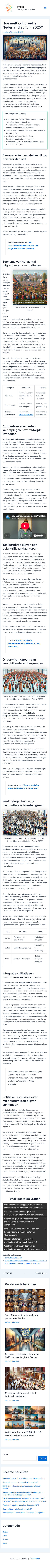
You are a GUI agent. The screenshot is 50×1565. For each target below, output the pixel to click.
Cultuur (7, 1322)
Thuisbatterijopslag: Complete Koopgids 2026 (21, 1505)
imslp (20, 6)
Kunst (5, 1536)
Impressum (35, 1559)
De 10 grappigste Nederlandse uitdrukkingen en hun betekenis (24, 643)
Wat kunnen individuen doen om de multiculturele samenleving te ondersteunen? (23, 1247)
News (5, 1543)
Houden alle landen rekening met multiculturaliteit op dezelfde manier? (20, 1240)
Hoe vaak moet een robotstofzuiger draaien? (20, 1482)
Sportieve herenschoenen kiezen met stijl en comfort (23, 1478)
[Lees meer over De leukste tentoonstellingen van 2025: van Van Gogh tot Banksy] (25, 1339)
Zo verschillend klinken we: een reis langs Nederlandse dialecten (23, 245)
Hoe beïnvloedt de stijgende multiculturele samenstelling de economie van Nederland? (23, 1206)
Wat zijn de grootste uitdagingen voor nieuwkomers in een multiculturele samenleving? (21, 1222)
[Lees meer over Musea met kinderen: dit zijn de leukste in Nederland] (25, 1378)
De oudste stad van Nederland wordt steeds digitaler (23, 1513)
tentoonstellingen (26, 415)
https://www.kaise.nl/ (13, 1258)
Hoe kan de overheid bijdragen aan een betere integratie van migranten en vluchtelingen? (21, 1232)
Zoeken (5, 1454)
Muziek (5, 1539)
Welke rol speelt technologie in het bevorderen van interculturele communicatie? (24, 1213)
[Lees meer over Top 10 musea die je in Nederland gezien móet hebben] (25, 1300)
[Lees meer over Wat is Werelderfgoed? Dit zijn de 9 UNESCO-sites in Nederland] (25, 1417)
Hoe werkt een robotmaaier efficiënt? (17, 1509)
